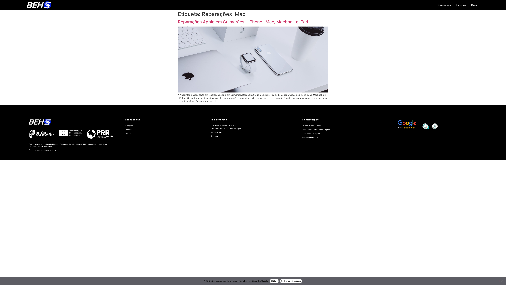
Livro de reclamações (311, 133)
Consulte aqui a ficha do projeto (42, 150)
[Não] (502, 281)
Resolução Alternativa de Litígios (316, 130)
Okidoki (274, 281)
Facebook (128, 130)
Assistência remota (310, 137)
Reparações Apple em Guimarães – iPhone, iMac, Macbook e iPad (243, 21)
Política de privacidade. (291, 281)
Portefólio (461, 5)
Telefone (214, 136)
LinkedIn (128, 133)
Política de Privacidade (311, 126)
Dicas (474, 5)
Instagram (129, 126)
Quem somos (444, 5)
